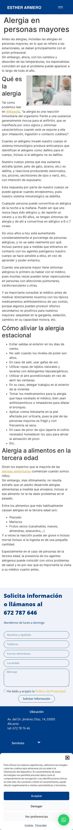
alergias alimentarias (16, 471)
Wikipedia (13, 111)
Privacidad (40, 825)
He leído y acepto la (36, 691)
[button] (67, 758)
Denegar (36, 806)
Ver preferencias (36, 816)
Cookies (29, 825)
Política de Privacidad (50, 691)
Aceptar (36, 796)
